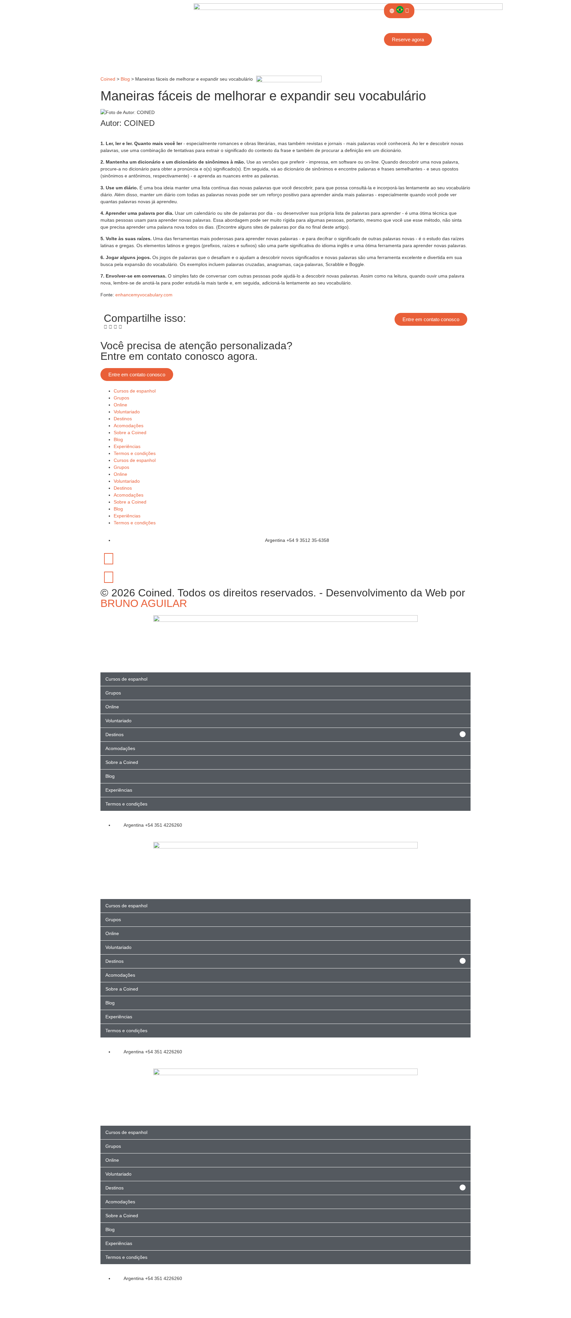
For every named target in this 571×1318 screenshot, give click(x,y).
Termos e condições (135, 453)
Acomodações (128, 425)
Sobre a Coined (130, 432)
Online (120, 404)
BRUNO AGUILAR (143, 603)
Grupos (121, 397)
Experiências (127, 446)
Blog (118, 439)
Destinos (123, 418)
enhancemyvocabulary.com (143, 294)
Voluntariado (127, 411)
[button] (105, 326)
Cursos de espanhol (135, 391)
